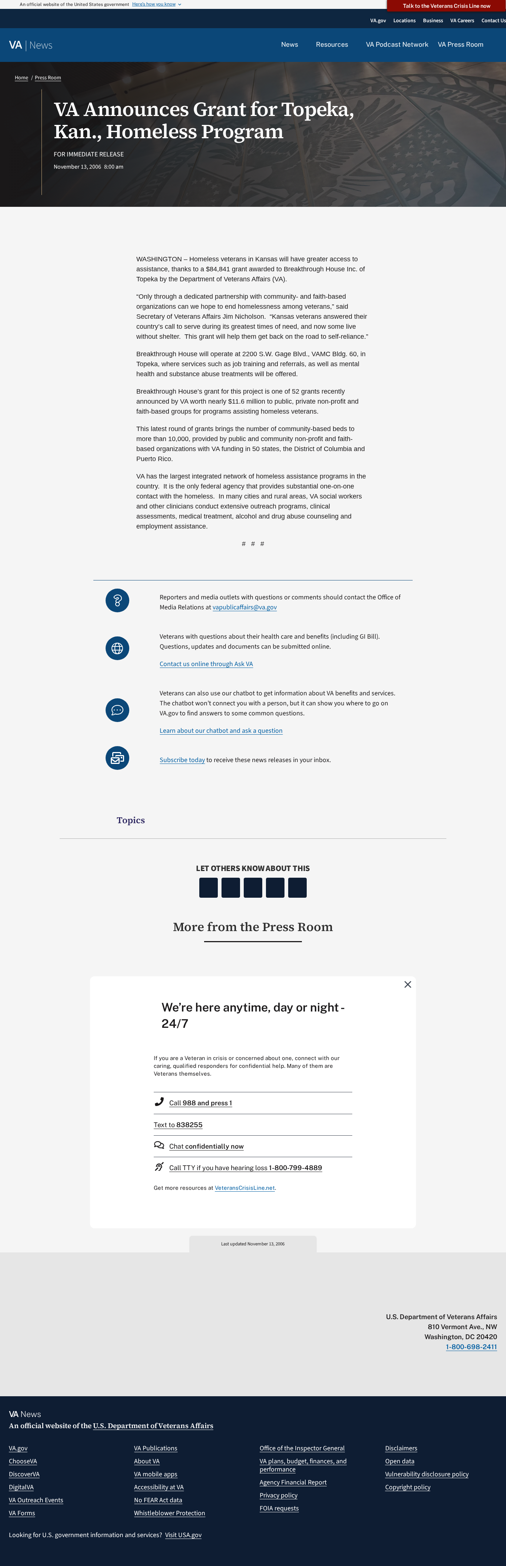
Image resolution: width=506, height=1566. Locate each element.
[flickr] (493, 1301)
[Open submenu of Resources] (352, 45)
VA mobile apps (155, 1474)
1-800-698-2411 (471, 1347)
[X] (231, 888)
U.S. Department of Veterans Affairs (153, 1425)
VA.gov (18, 1448)
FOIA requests (279, 1508)
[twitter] (421, 1301)
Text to (178, 1125)
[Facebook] (208, 888)
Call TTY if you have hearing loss (245, 1168)
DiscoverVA (24, 1474)
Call (200, 1103)
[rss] (435, 1301)
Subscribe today (182, 760)
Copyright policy (407, 1487)
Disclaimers (401, 1448)
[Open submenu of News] (302, 45)
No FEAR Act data (158, 1500)
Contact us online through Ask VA (206, 664)
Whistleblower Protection (169, 1513)
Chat (206, 1146)
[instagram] (464, 1301)
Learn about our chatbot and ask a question (221, 730)
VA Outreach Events (36, 1500)
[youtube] (406, 1301)
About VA (147, 1461)
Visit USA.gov (183, 1535)
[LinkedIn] (275, 888)
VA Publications (155, 1448)
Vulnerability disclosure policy (427, 1474)
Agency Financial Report (293, 1482)
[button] (495, 45)
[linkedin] (479, 1301)
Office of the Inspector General (302, 1448)
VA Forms (22, 1513)
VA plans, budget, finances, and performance (303, 1465)
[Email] (297, 888)
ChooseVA (23, 1461)
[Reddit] (253, 888)
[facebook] (450, 1301)
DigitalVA (21, 1487)
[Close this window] (408, 984)
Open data (400, 1461)
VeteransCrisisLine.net (245, 1188)
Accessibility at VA (159, 1487)
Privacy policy (278, 1495)
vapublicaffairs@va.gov (245, 607)
